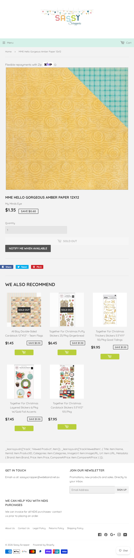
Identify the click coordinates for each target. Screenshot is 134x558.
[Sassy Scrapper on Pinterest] (106, 535)
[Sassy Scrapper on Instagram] (119, 535)
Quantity (10, 223)
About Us (10, 528)
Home (8, 51)
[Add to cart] (24, 352)
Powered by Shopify (43, 544)
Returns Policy (56, 528)
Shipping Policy (75, 528)
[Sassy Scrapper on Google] (112, 535)
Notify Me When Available (28, 248)
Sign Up (121, 489)
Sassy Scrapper (21, 544)
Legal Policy (39, 528)
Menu (10, 42)
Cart (128, 42)
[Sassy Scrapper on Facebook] (100, 535)
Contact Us (23, 528)
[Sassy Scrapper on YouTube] (125, 535)
